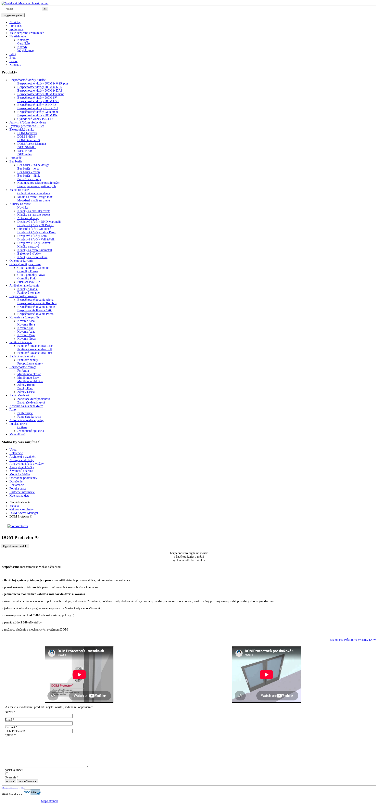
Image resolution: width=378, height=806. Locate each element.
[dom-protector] (18, 526)
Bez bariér (15, 161)
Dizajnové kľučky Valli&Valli (36, 239)
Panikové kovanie (28, 292)
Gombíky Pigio (26, 278)
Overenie (12, 777)
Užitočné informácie (22, 492)
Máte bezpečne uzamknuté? (26, 32)
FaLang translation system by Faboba (13, 788)
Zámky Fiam (25, 388)
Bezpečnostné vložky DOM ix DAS (40, 90)
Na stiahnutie (17, 36)
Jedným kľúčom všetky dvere (27, 122)
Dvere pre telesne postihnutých (36, 186)
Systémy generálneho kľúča (26, 126)
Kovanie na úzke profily (24, 317)
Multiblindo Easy (28, 377)
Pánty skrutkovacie (29, 416)
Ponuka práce (17, 488)
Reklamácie (16, 485)
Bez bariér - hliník (28, 175)
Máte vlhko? (17, 434)
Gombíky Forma (27, 271)
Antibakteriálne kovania (24, 285)
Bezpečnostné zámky (22, 367)
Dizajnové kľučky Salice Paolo (36, 232)
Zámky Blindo (26, 384)
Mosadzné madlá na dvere (33, 200)
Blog (12, 57)
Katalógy (23, 40)
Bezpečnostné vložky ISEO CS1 (37, 108)
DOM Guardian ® (28, 140)
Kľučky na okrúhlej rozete (33, 211)
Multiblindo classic (29, 374)
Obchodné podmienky (23, 478)
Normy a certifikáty (21, 460)
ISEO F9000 (25, 150)
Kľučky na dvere (20, 204)
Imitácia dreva (18, 423)
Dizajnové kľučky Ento (32, 235)
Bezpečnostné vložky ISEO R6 (36, 104)
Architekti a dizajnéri (22, 456)
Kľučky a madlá (27, 289)
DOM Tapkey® (27, 133)
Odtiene (22, 427)
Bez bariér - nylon (28, 172)
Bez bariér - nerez (28, 168)
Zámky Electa (26, 391)
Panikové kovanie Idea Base (35, 345)
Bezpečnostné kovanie (23, 296)
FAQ (12, 54)
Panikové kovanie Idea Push (35, 352)
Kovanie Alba (26, 321)
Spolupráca (16, 29)
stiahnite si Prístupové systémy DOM (353, 639)
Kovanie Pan (25, 328)
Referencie (16, 453)
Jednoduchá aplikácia (30, 430)
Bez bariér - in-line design (33, 165)
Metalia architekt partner (33, 3)
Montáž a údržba (19, 474)
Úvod (13, 449)
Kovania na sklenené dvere (26, 406)
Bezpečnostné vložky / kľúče (27, 80)
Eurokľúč (15, 158)
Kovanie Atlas (26, 331)
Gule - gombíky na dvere (25, 264)
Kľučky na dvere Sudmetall (34, 250)
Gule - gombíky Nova (31, 274)
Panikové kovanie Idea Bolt (34, 349)
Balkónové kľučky (29, 253)
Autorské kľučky (28, 218)
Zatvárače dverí (19, 395)
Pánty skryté (25, 413)
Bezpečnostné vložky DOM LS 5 (38, 101)
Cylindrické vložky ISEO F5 (35, 119)
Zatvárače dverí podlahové (33, 399)
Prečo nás (15, 25)
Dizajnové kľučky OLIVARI (35, 225)
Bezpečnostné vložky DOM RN (37, 115)
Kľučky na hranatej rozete (33, 214)
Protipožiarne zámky (30, 363)
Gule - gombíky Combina (33, 267)
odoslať (10, 781)
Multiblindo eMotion (30, 381)
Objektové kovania (21, 260)
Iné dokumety (25, 50)
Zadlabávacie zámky (22, 356)
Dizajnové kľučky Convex (34, 243)
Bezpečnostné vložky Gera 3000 (37, 111)
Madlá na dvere (19, 189)
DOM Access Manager (31, 143)
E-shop (13, 61)
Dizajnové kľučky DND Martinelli (39, 221)
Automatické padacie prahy (26, 420)
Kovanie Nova (26, 338)
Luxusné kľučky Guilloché (34, 228)
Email (9, 719)
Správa (10, 734)
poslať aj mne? (14, 770)
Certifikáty (24, 43)
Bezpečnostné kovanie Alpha (35, 299)
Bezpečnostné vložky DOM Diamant (40, 94)
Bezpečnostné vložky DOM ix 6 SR (39, 87)
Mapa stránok (49, 801)
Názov (10, 711)
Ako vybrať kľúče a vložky (26, 463)
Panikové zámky (27, 360)
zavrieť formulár (28, 781)
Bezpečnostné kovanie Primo (35, 313)
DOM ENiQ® (26, 136)
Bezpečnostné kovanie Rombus (37, 303)
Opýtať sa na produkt (15, 546)
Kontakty (15, 64)
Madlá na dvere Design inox (35, 196)
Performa (23, 370)
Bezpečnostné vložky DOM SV (37, 97)
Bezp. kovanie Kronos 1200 (34, 310)
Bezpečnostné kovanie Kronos (36, 306)
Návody (22, 47)
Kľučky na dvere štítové (32, 257)
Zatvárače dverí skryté (31, 402)
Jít (45, 8)
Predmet (11, 727)
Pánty (13, 409)
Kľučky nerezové (28, 246)
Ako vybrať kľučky (21, 467)
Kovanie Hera (26, 324)
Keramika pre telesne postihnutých (38, 182)
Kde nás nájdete (19, 495)
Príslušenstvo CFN (29, 282)
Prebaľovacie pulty (29, 179)
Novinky (14, 22)
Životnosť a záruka (21, 470)
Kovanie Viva (26, 335)
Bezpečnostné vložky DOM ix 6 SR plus (42, 83)
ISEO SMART (26, 147)
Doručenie (15, 481)
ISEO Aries (24, 154)
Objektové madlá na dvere (33, 193)
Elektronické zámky (21, 129)
